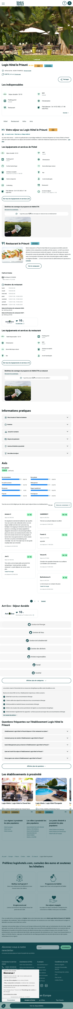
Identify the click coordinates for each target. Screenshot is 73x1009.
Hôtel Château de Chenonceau (57, 831)
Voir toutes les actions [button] (9, 715)
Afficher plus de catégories (35, 680)
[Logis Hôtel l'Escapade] (51, 789)
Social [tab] (38, 665)
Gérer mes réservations (25, 964)
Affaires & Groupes (42, 975)
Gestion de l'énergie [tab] (38, 624)
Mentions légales (59, 964)
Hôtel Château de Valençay (56, 829)
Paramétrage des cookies (62, 972)
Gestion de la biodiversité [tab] (38, 640)
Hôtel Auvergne (8, 827)
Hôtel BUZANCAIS (32, 833)
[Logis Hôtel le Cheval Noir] (17, 789)
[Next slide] (20, 254)
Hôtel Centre (7, 829)
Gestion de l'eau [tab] (38, 632)
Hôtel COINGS (30, 835)
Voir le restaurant (33, 266)
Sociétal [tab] (38, 673)
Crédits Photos (59, 980)
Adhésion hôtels (41, 970)
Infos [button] (24, 121)
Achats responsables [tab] (38, 657)
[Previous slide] (4, 254)
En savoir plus (19, 323)
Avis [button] (31, 121)
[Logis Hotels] (20, 3)
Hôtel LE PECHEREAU (33, 829)
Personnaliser (11, 1000)
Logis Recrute (41, 978)
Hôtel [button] (5, 121)
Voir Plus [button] (65, 112)
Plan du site (58, 977)
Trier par (50, 505)
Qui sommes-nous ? (42, 964)
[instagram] (41, 985)
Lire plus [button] (28, 261)
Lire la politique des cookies (10, 994)
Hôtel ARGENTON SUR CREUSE (35, 827)
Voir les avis (18, 74)
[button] (3, 1006)
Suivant (42, 601)
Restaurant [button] (15, 121)
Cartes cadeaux (41, 973)
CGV (56, 974)
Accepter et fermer (30, 1000)
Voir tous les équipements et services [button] (16, 199)
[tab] (34, 59)
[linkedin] (46, 985)
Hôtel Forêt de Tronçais (55, 833)
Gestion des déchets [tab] (38, 649)
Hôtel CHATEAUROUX (33, 831)
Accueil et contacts (13, 432)
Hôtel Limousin (8, 831)
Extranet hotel (41, 967)
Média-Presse (41, 981)
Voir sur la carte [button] (27, 70)
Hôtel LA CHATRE (31, 837)
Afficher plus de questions (35, 766)
